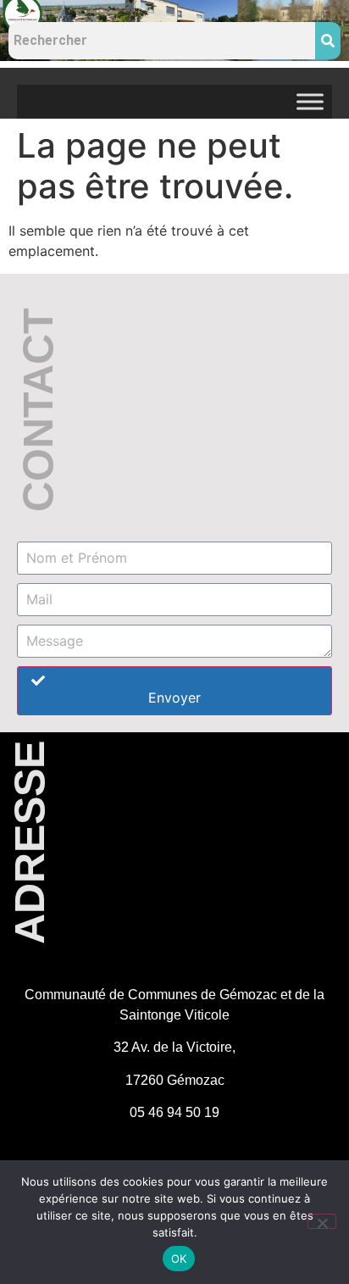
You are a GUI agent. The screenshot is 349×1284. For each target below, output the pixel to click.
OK (179, 1258)
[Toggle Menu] (310, 101)
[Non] (321, 1221)
